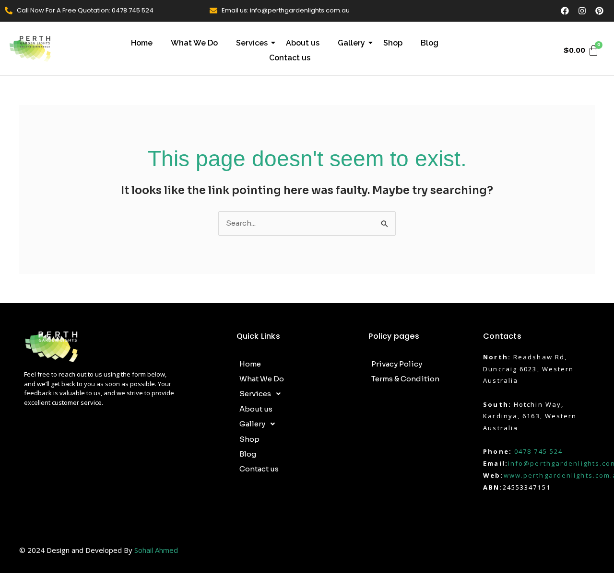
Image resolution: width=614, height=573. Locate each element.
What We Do (194, 42)
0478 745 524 (538, 451)
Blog (429, 42)
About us (302, 42)
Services (252, 42)
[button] (297, 393)
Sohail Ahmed (156, 550)
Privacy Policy (396, 363)
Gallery (351, 42)
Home (142, 42)
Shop (392, 42)
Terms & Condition (405, 378)
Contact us (289, 57)
